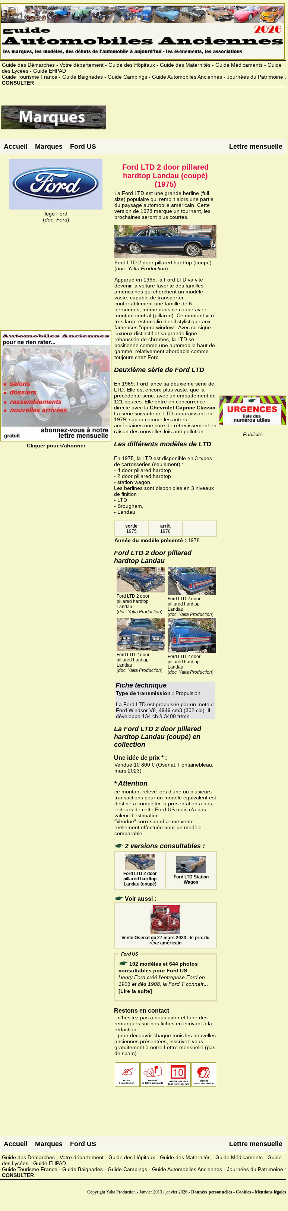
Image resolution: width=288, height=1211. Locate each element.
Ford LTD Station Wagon (191, 879)
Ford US (83, 146)
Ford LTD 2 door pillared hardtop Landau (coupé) (140, 879)
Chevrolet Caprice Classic (182, 408)
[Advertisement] (196, 120)
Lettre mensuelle (255, 146)
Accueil (16, 146)
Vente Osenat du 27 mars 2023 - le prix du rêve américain (165, 940)
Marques (49, 146)
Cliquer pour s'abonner (56, 446)
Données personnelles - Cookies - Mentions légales (238, 1192)
